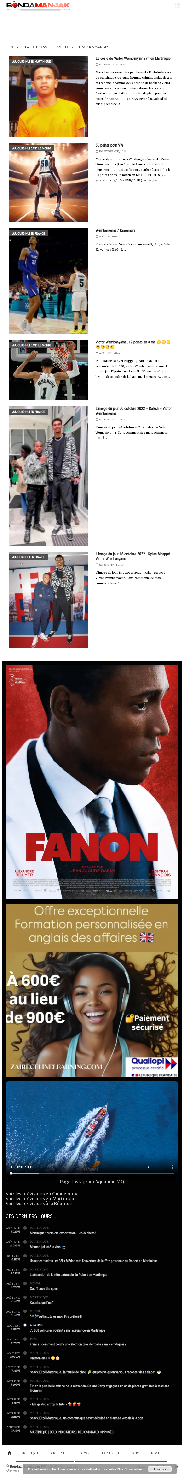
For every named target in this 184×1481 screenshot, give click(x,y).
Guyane (85, 1453)
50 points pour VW (109, 145)
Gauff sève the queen (44, 1288)
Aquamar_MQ (109, 1182)
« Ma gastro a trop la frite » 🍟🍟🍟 (55, 1404)
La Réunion (110, 1453)
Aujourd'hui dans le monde (31, 148)
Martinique (39, 1227)
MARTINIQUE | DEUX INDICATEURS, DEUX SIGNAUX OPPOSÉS (72, 1432)
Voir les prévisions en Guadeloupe (42, 1194)
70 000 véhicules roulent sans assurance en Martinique (67, 1330)
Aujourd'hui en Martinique (31, 61)
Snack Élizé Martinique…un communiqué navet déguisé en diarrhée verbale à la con (86, 1418)
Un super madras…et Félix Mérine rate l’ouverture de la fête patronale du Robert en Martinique (94, 1261)
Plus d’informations (129, 1469)
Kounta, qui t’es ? (42, 1302)
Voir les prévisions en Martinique (41, 1198)
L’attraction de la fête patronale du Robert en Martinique (68, 1275)
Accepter (160, 1469)
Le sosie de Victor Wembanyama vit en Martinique (133, 58)
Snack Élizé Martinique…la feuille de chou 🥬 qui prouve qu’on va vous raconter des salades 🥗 (95, 1372)
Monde (35, 1283)
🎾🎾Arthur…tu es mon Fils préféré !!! (56, 1316)
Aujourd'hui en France (28, 233)
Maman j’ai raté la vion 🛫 (48, 1247)
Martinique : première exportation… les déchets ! (63, 1233)
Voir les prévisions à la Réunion (39, 1203)
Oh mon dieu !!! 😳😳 (45, 1358)
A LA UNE (36, 1325)
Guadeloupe (59, 1453)
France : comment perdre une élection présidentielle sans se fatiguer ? (78, 1344)
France (35, 1339)
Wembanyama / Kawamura (115, 230)
